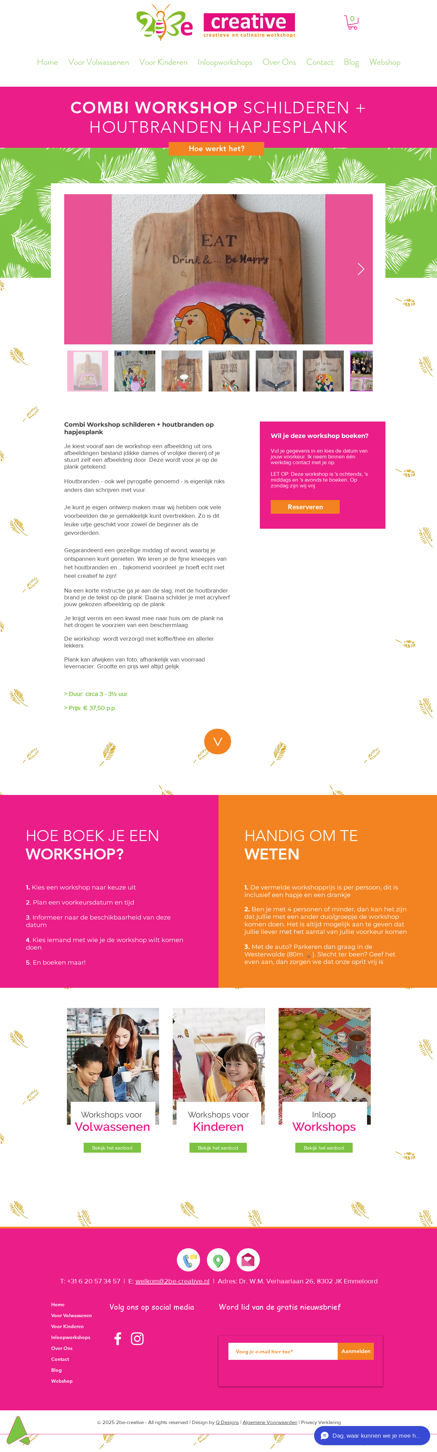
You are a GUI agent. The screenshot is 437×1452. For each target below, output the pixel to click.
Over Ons (61, 1348)
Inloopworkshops (70, 1337)
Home (58, 1304)
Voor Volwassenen (71, 1315)
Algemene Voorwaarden (270, 1422)
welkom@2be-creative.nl (173, 1281)
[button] (352, 22)
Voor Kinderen (67, 1326)
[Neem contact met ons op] (189, 1260)
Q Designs (227, 1422)
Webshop (62, 1381)
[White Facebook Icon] (117, 1338)
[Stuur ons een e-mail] (248, 1258)
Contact (60, 1359)
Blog (56, 1370)
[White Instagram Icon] (137, 1338)
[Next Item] (361, 269)
